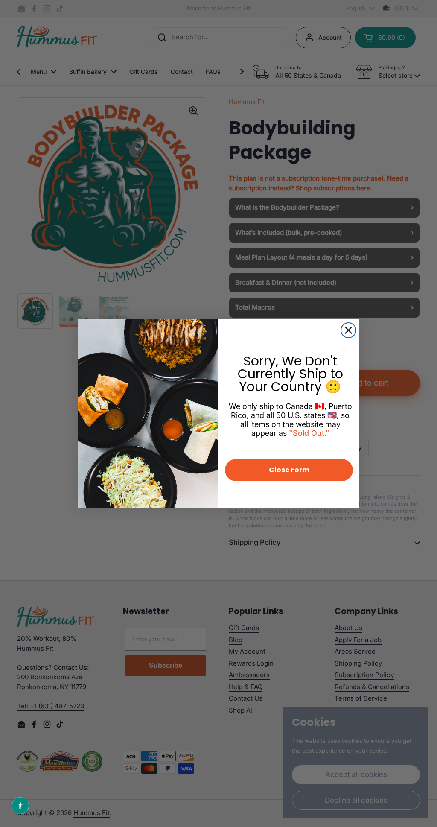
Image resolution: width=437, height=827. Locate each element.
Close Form (289, 470)
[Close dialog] (348, 330)
